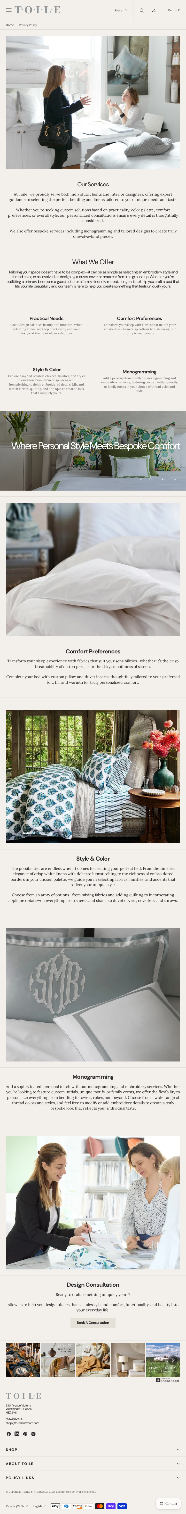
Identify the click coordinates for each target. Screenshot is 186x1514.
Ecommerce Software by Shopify (76, 1491)
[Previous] (13, 1360)
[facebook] (9, 1434)
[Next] (173, 1360)
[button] (8, 10)
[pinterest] (25, 1434)
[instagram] (33, 1434)
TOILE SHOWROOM (35, 1491)
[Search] (141, 10)
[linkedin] (17, 1434)
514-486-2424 (14, 1419)
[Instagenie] (167, 1381)
